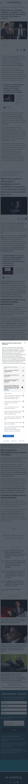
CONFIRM (8, 436)
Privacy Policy (22, 440)
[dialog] (14, 392)
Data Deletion (6, 440)
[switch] (23, 371)
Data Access (14, 440)
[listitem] (14, 368)
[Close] (25, 343)
